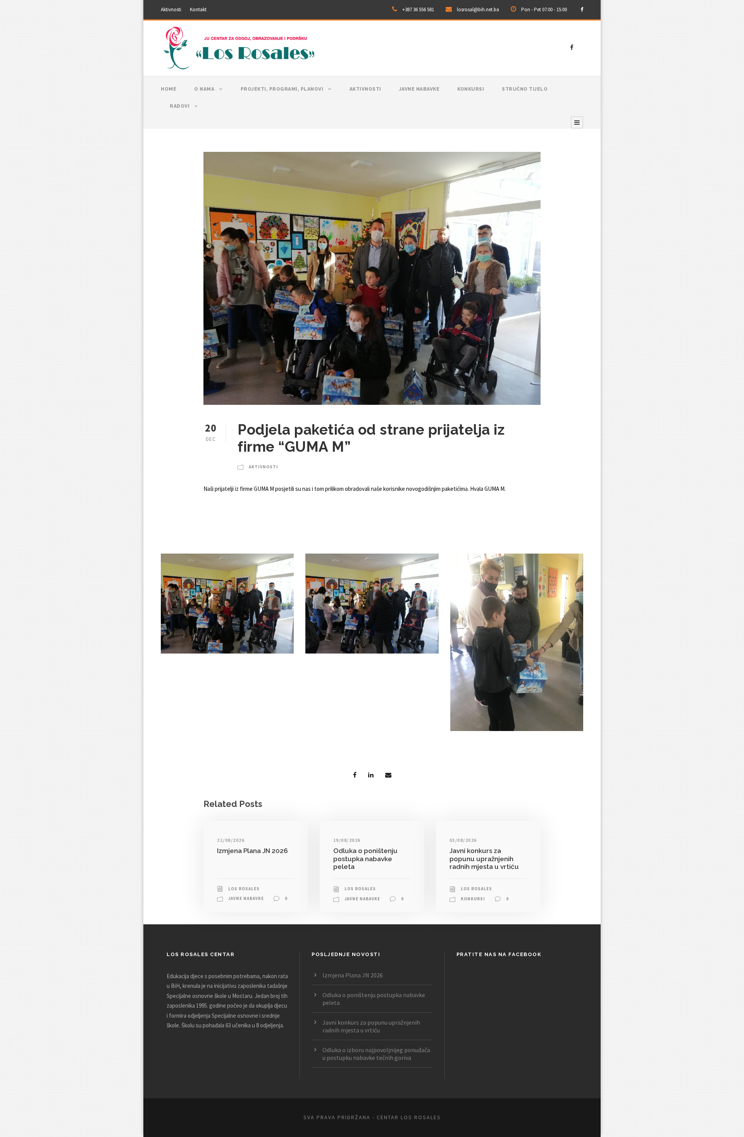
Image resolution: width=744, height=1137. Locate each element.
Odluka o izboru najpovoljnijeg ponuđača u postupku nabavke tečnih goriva (376, 1053)
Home (168, 89)
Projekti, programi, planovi (282, 89)
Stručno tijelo (525, 89)
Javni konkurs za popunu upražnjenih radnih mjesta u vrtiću (484, 858)
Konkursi (470, 89)
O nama (204, 89)
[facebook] (581, 9)
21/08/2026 (231, 840)
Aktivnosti (171, 9)
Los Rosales (244, 888)
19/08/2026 (347, 840)
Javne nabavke (419, 89)
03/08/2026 (463, 840)
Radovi (179, 106)
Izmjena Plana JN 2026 (252, 851)
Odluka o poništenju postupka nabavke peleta (365, 858)
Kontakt (198, 9)
